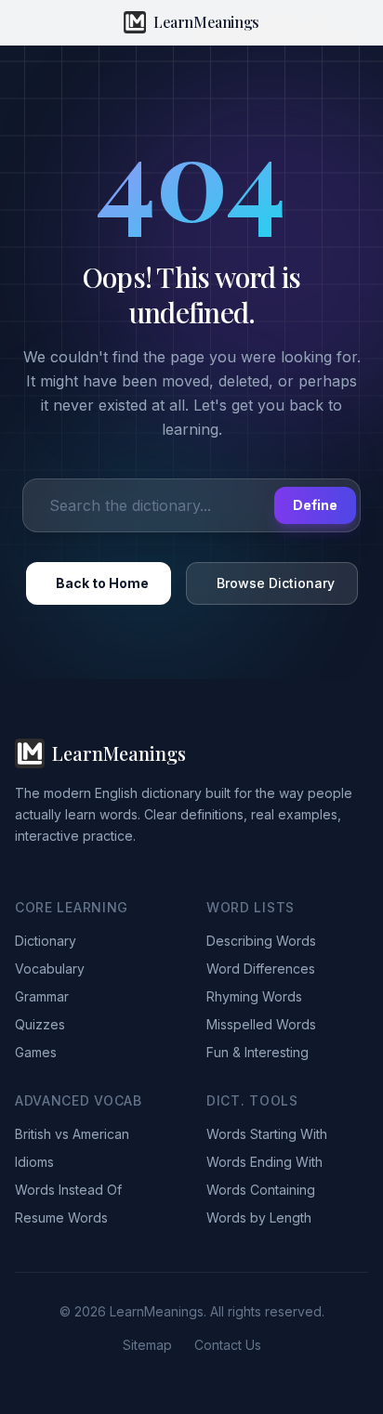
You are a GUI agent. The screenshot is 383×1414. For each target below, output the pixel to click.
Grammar (42, 996)
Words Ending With (264, 1162)
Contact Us (227, 1345)
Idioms (34, 1162)
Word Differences (260, 968)
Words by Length (258, 1217)
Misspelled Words (261, 1024)
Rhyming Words (254, 996)
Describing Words (261, 941)
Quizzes (40, 1024)
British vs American (72, 1134)
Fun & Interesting (257, 1052)
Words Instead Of (68, 1190)
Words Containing (260, 1190)
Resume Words (61, 1217)
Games (36, 1052)
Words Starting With (266, 1134)
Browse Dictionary (276, 583)
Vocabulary (50, 968)
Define (315, 505)
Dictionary (45, 941)
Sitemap (147, 1345)
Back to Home (102, 583)
